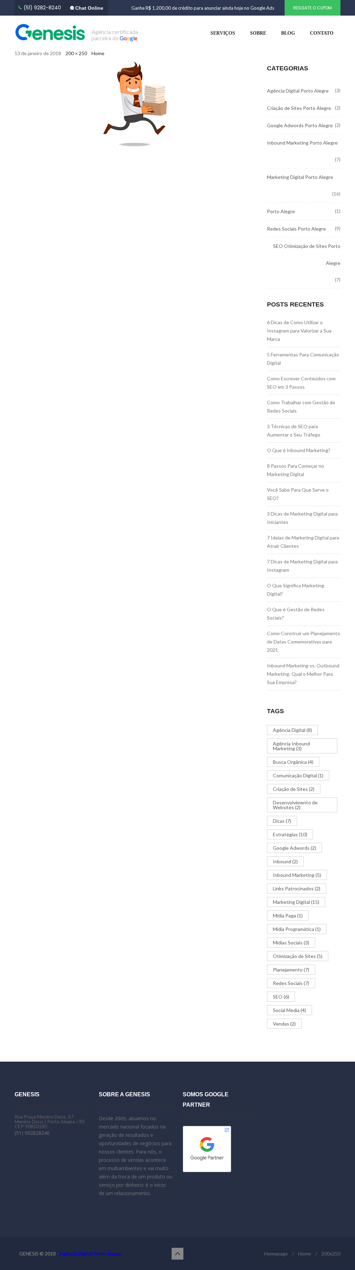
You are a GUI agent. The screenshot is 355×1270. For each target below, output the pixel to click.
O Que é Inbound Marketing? (298, 450)
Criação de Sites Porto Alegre (299, 108)
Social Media (289, 1010)
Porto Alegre (281, 211)
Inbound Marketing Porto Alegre (302, 143)
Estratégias (290, 834)
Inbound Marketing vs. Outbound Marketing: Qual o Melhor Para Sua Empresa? (303, 674)
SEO (281, 997)
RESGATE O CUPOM (312, 8)
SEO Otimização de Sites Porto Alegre (306, 254)
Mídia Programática (297, 929)
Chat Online (88, 8)
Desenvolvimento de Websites (295, 805)
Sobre (258, 33)
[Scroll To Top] (177, 1254)
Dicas (282, 821)
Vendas (284, 1024)
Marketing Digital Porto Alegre (300, 177)
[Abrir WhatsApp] (337, 1252)
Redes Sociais (291, 983)
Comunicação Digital (298, 775)
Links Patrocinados (296, 888)
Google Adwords (294, 848)
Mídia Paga (288, 915)
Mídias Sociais (291, 942)
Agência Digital (292, 730)
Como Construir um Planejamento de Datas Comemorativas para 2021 (303, 641)
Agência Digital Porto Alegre (298, 91)
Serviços (222, 33)
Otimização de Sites (297, 956)
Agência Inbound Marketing (291, 746)
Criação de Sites (293, 789)
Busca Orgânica (293, 762)
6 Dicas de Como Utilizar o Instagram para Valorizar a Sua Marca (299, 330)
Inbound (285, 861)
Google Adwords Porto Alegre (300, 125)
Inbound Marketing (297, 875)
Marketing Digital (296, 902)
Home (98, 53)
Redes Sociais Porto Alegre (296, 229)
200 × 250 (76, 53)
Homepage (276, 1253)
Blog (288, 33)
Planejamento (291, 970)
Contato (322, 33)
